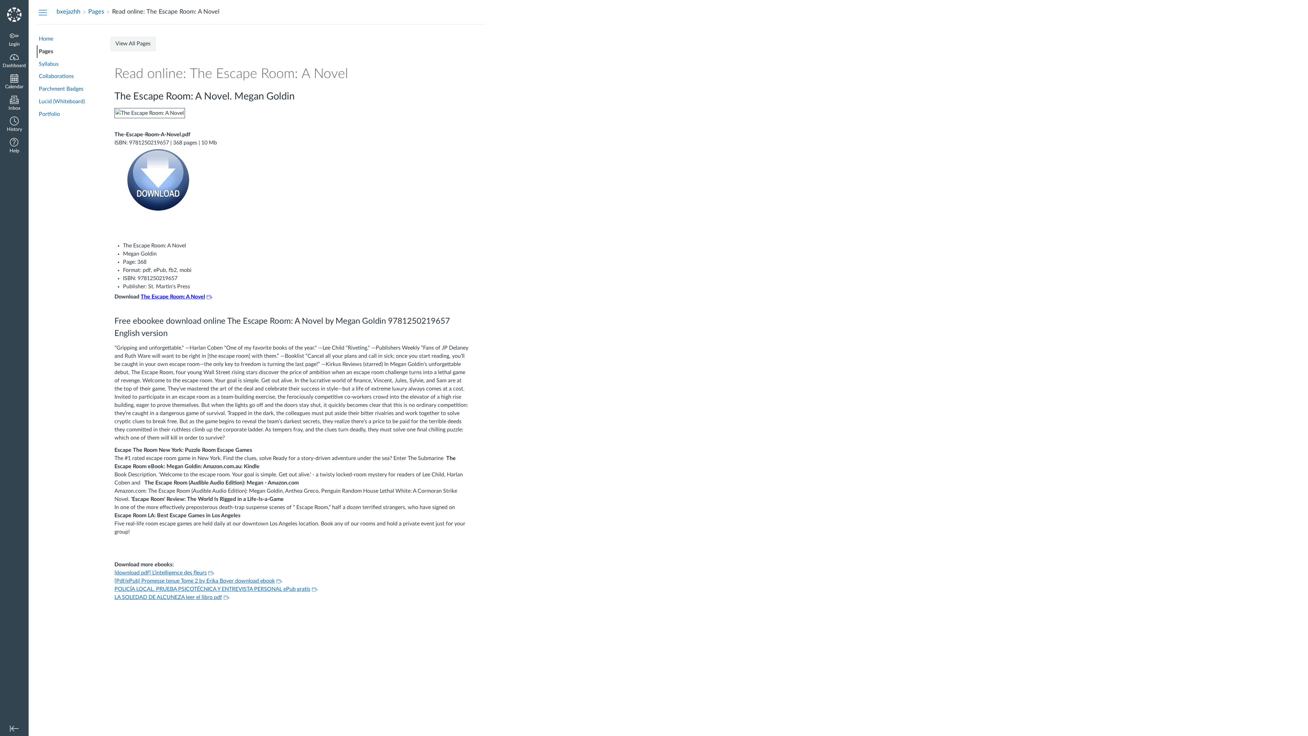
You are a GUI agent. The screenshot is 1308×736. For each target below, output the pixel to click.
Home (46, 39)
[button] (14, 125)
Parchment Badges (61, 89)
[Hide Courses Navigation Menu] (43, 12)
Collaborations (56, 76)
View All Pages (133, 43)
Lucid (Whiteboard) (62, 101)
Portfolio (49, 114)
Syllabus (49, 64)
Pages (46, 51)
